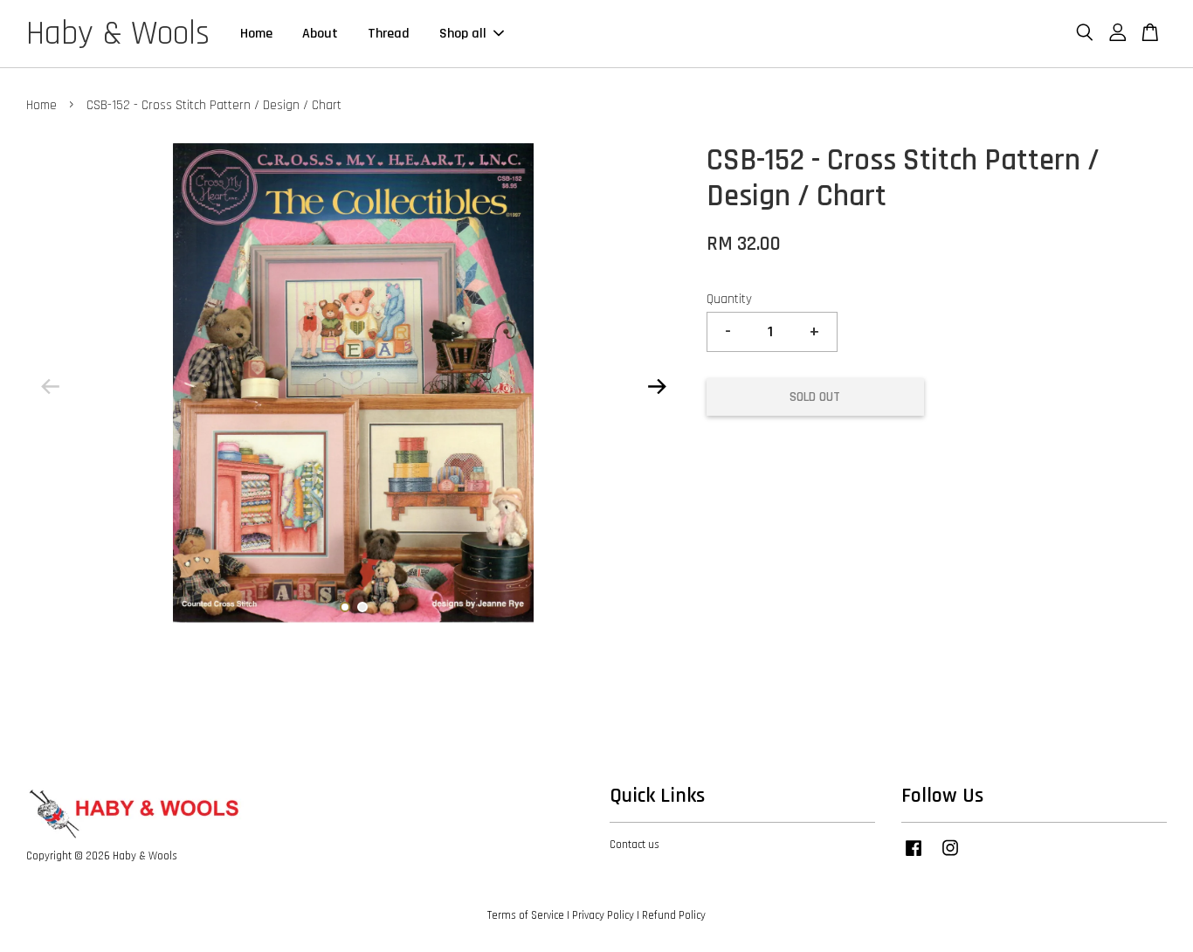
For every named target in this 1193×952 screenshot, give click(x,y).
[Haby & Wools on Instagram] (950, 857)
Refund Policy (674, 915)
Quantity (729, 299)
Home (256, 33)
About (320, 33)
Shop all (462, 33)
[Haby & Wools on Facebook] (913, 857)
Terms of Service (525, 915)
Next (657, 387)
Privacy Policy (603, 915)
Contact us (634, 845)
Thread (389, 33)
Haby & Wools (118, 34)
